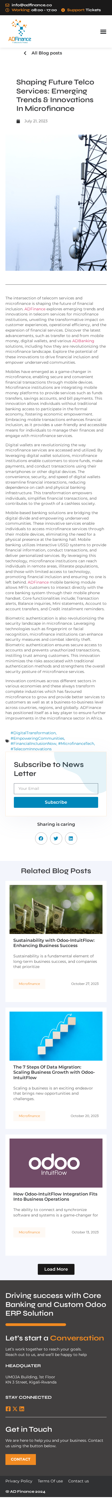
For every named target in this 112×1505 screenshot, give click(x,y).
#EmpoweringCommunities (37, 738)
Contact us (78, 1481)
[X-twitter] (15, 1409)
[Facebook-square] (8, 1409)
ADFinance (34, 309)
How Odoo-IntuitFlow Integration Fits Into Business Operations (55, 1196)
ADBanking (83, 340)
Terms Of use (50, 1481)
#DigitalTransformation (33, 732)
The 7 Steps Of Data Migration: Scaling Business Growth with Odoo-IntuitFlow (54, 1072)
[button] (41, 838)
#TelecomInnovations (31, 749)
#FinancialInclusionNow (33, 743)
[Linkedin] (21, 1409)
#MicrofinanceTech (76, 743)
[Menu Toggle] (103, 31)
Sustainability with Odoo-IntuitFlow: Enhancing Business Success (54, 943)
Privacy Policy (18, 1481)
